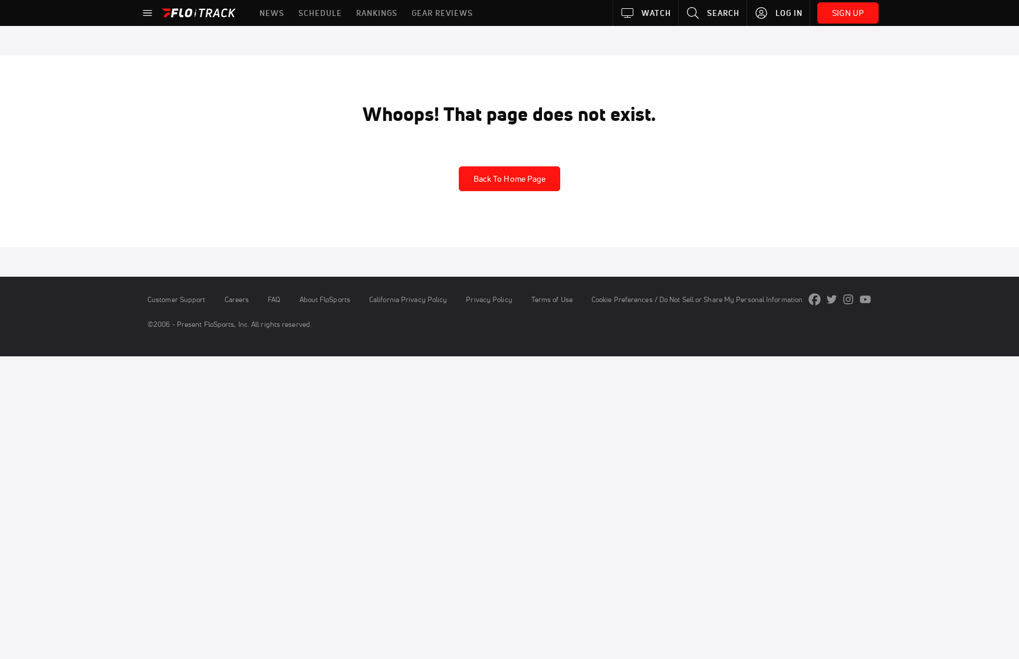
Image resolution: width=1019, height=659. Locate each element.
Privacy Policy (489, 299)
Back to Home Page (510, 178)
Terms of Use (552, 299)
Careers (237, 299)
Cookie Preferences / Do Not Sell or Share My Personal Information (697, 299)
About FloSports (325, 299)
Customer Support (176, 299)
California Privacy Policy (408, 299)
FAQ (274, 299)
